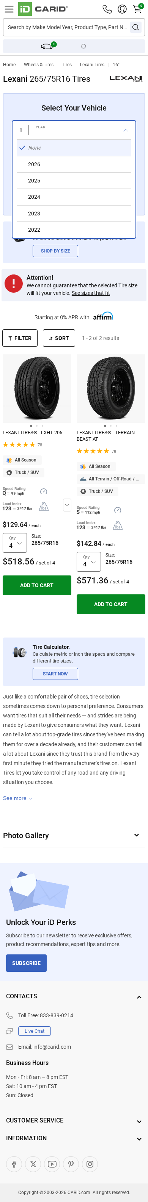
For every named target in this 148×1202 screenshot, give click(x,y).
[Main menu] (9, 9)
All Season (25, 460)
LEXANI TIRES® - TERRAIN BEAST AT (106, 436)
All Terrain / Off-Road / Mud (117, 479)
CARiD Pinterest (71, 1164)
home (9, 64)
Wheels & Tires (39, 64)
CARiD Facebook (14, 1164)
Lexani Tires (92, 64)
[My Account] (122, 9)
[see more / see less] (18, 798)
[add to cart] (37, 585)
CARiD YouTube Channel (52, 1164)
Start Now (55, 674)
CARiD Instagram (90, 1164)
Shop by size (55, 251)
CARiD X (33, 1164)
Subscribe (26, 963)
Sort (62, 338)
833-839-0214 (56, 1015)
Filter (22, 338)
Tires (67, 64)
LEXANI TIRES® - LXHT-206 (32, 432)
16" (116, 64)
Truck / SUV (27, 472)
